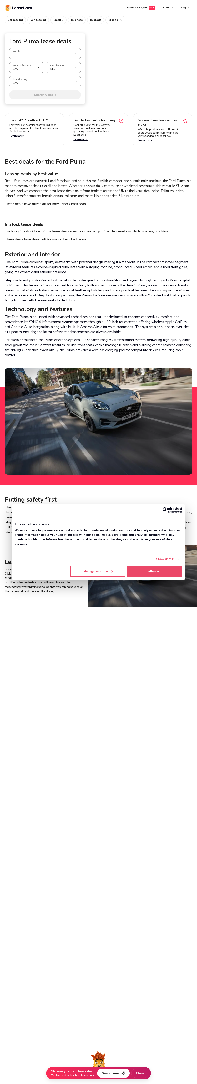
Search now (111, 1073)
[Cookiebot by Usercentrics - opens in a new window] (165, 510)
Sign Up (168, 7)
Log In (185, 7)
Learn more (16, 136)
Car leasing (15, 20)
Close (140, 1073)
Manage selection (95, 571)
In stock (95, 20)
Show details (165, 559)
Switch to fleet (140, 7)
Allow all (154, 571)
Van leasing (38, 20)
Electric (58, 20)
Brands (113, 20)
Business (77, 20)
